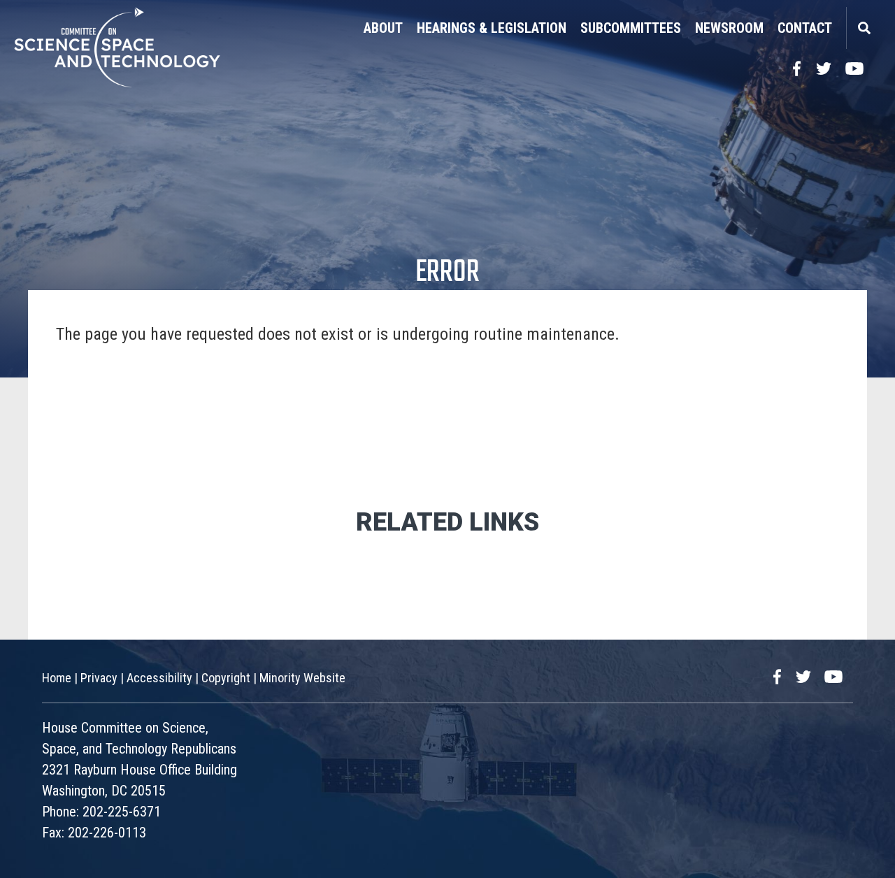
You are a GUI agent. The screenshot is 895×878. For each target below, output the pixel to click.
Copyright (225, 677)
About (383, 28)
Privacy (98, 677)
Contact (805, 28)
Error (447, 273)
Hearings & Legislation (491, 28)
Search (863, 28)
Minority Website (302, 677)
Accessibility (159, 677)
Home (56, 677)
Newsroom (729, 28)
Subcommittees (630, 28)
